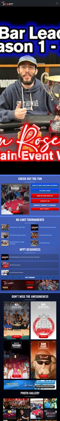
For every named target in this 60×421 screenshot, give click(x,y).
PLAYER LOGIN (45, 190)
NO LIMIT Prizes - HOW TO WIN (17, 227)
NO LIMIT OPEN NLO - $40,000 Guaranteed (17, 243)
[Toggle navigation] (57, 3)
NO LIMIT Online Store (15, 265)
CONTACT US (45, 201)
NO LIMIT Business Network (16, 272)
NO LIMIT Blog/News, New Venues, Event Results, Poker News (25, 257)
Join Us (15, 212)
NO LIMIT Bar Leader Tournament (18, 235)
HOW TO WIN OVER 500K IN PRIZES (45, 185)
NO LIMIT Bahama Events (45, 235)
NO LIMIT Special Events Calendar (47, 227)
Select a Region (44, 209)
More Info (16, 336)
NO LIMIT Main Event (44, 243)
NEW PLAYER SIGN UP (45, 196)
